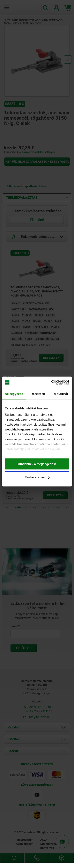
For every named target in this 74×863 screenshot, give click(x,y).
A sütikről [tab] (61, 393)
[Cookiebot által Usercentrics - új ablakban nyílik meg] (52, 382)
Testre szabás (35, 477)
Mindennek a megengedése (37, 463)
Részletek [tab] (38, 393)
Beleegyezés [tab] (14, 393)
